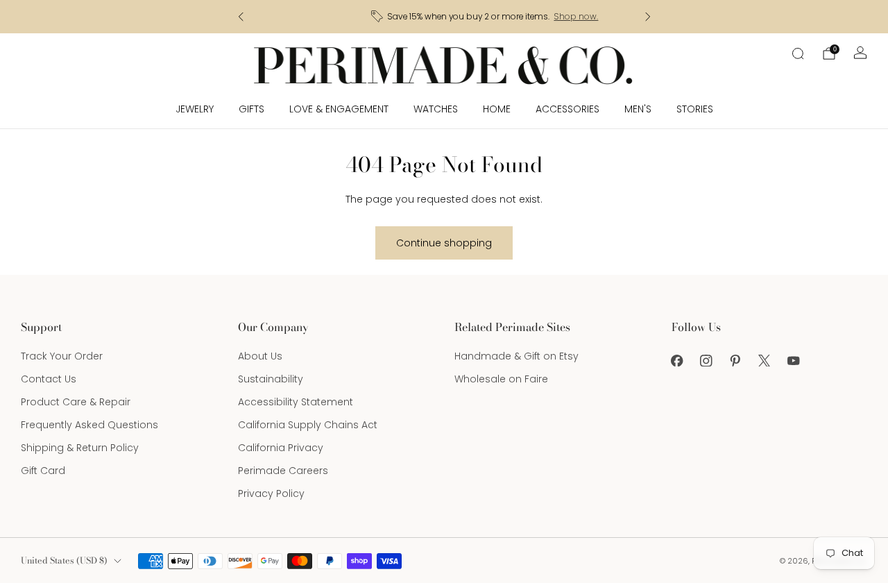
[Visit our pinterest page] (735, 360)
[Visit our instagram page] (706, 360)
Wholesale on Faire (501, 379)
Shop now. (535, 16)
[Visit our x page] (764, 360)
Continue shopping (444, 243)
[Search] (798, 53)
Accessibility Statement (295, 402)
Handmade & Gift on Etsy (516, 356)
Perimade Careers (283, 471)
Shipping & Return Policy (80, 448)
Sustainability (270, 379)
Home (497, 109)
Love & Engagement (338, 109)
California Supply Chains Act (307, 425)
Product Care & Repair (75, 402)
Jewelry (195, 109)
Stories (694, 109)
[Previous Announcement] (241, 17)
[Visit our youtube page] (793, 360)
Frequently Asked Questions (89, 425)
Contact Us (48, 379)
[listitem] (445, 16)
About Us (260, 356)
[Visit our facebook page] (677, 360)
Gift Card (43, 471)
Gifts (251, 109)
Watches (435, 109)
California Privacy (280, 448)
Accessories (567, 109)
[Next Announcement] (648, 17)
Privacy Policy (271, 493)
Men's (637, 109)
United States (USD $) (64, 560)
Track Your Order (62, 356)
